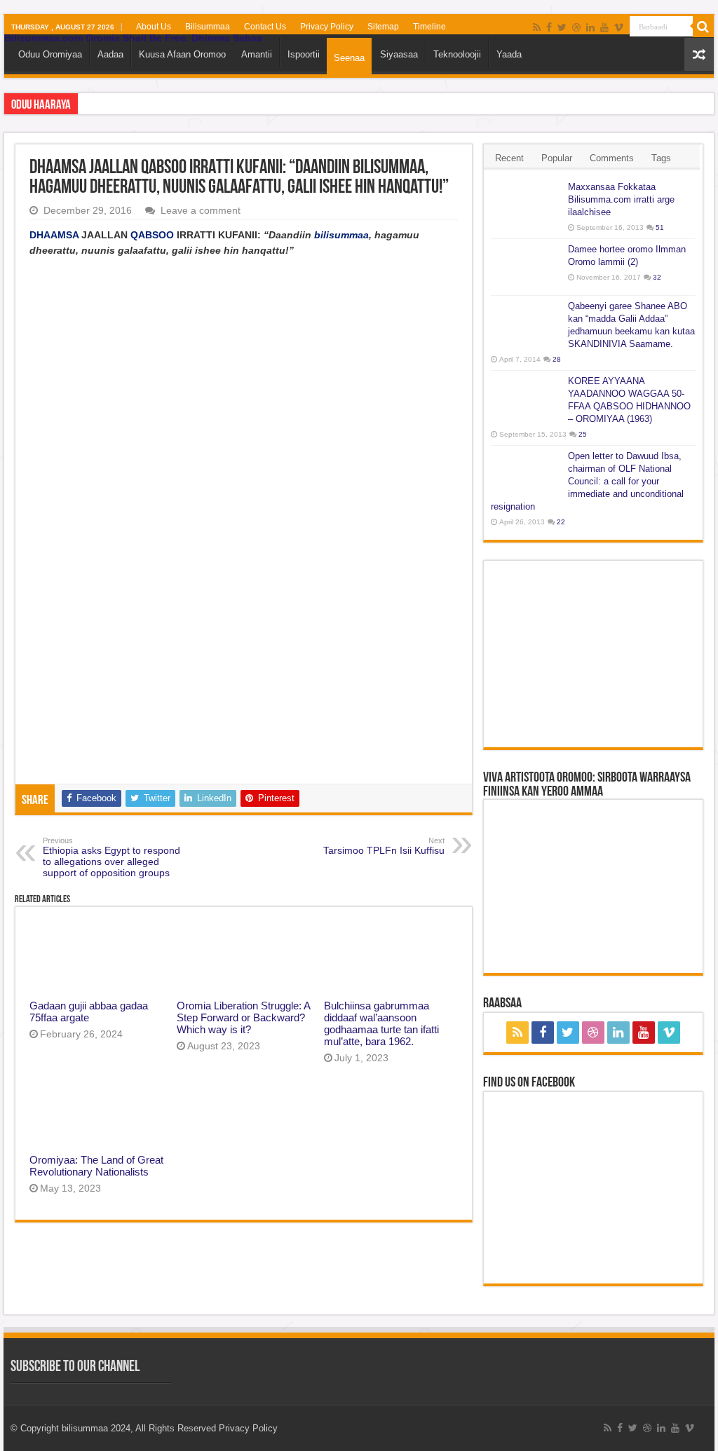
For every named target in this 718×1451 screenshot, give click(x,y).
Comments (612, 158)
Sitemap (383, 27)
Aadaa (110, 54)
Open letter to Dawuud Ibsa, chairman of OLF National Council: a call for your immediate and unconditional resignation (587, 481)
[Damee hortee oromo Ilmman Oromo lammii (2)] (526, 267)
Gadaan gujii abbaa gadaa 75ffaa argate (88, 1011)
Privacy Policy (326, 27)
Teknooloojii (457, 54)
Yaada (509, 54)
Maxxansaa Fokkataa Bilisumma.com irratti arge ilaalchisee (621, 199)
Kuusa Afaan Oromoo (182, 54)
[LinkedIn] (590, 27)
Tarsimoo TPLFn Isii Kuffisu (384, 846)
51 (660, 227)
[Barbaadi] (703, 26)
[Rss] (536, 27)
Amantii (256, 54)
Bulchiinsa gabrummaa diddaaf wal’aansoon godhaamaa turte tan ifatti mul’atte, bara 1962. (381, 1023)
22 (561, 522)
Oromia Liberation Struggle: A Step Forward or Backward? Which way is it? (243, 1017)
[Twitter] (562, 27)
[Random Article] (699, 54)
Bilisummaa (207, 27)
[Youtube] (604, 27)
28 (557, 359)
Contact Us (265, 27)
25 (582, 434)
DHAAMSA (54, 234)
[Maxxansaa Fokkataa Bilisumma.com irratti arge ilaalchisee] (526, 205)
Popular (556, 158)
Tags (661, 158)
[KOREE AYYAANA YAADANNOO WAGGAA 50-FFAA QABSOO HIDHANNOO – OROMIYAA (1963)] (526, 399)
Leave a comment (201, 210)
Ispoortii (303, 54)
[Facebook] (549, 27)
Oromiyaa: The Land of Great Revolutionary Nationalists (96, 1166)
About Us (153, 27)
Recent (509, 158)
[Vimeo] (619, 27)
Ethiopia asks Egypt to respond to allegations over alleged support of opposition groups (111, 857)
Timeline (429, 27)
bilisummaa (341, 234)
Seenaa (349, 58)
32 (657, 277)
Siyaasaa (399, 54)
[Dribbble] (576, 27)
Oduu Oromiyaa (50, 54)
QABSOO (152, 234)
